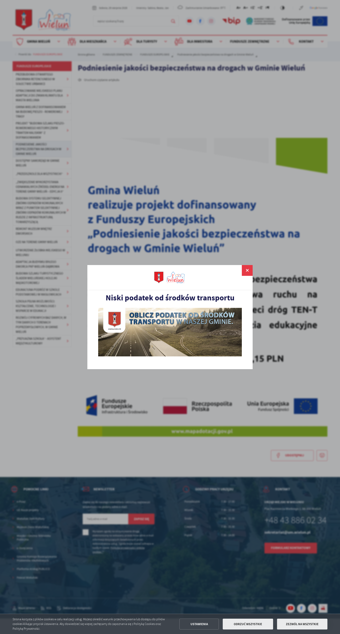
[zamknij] (247, 270)
